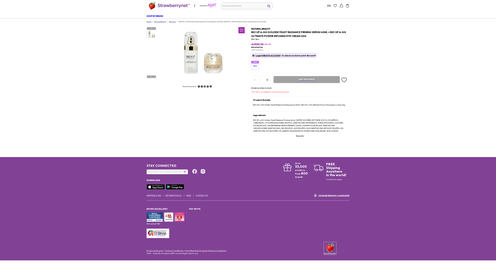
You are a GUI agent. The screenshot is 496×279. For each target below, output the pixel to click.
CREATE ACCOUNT (271, 55)
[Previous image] (151, 28)
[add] (267, 79)
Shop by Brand (155, 16)
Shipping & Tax (154, 195)
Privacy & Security (155, 251)
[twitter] (205, 86)
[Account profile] (341, 5)
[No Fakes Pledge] (179, 219)
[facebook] (199, 86)
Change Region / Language (333, 195)
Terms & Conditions (174, 251)
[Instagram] (203, 172)
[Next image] (151, 76)
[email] (208, 86)
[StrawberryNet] (168, 5)
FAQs (188, 195)
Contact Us (202, 195)
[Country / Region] (329, 5)
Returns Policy (174, 195)
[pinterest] (202, 86)
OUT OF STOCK (307, 79)
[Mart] (208, 6)
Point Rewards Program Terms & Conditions (205, 251)
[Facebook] (194, 172)
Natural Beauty (260, 28)
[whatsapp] (211, 86)
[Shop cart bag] (347, 5)
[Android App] (175, 189)
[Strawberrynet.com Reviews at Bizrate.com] (155, 221)
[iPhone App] (156, 189)
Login (258, 55)
